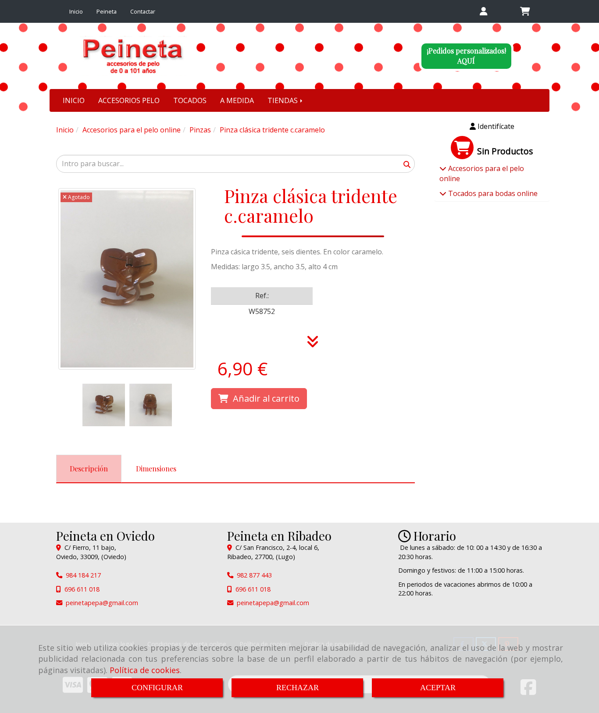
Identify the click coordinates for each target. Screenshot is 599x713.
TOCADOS (190, 100)
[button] (483, 12)
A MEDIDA (237, 100)
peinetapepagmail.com (102, 603)
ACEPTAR (438, 687)
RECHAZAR (297, 687)
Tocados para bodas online (492, 193)
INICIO (74, 100)
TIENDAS (283, 100)
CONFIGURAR (157, 687)
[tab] (88, 469)
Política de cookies (145, 670)
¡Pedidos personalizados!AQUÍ (466, 55)
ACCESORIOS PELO (129, 100)
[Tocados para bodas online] (442, 193)
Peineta (106, 11)
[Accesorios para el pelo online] (442, 168)
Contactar (142, 11)
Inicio (76, 11)
